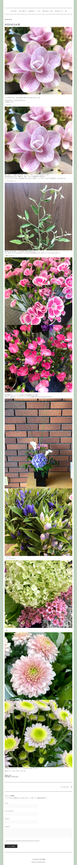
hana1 (10, 775)
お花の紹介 (31, 11)
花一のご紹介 (22, 11)
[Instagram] (73, 4)
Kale (44, 859)
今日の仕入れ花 (14, 776)
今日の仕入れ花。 (65, 787)
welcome (14, 11)
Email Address (9, 811)
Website (7, 819)
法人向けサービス (59, 11)
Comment (7, 826)
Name (6, 803)
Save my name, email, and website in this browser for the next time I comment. (23, 840)
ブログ (38, 11)
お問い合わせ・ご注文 (47, 11)
